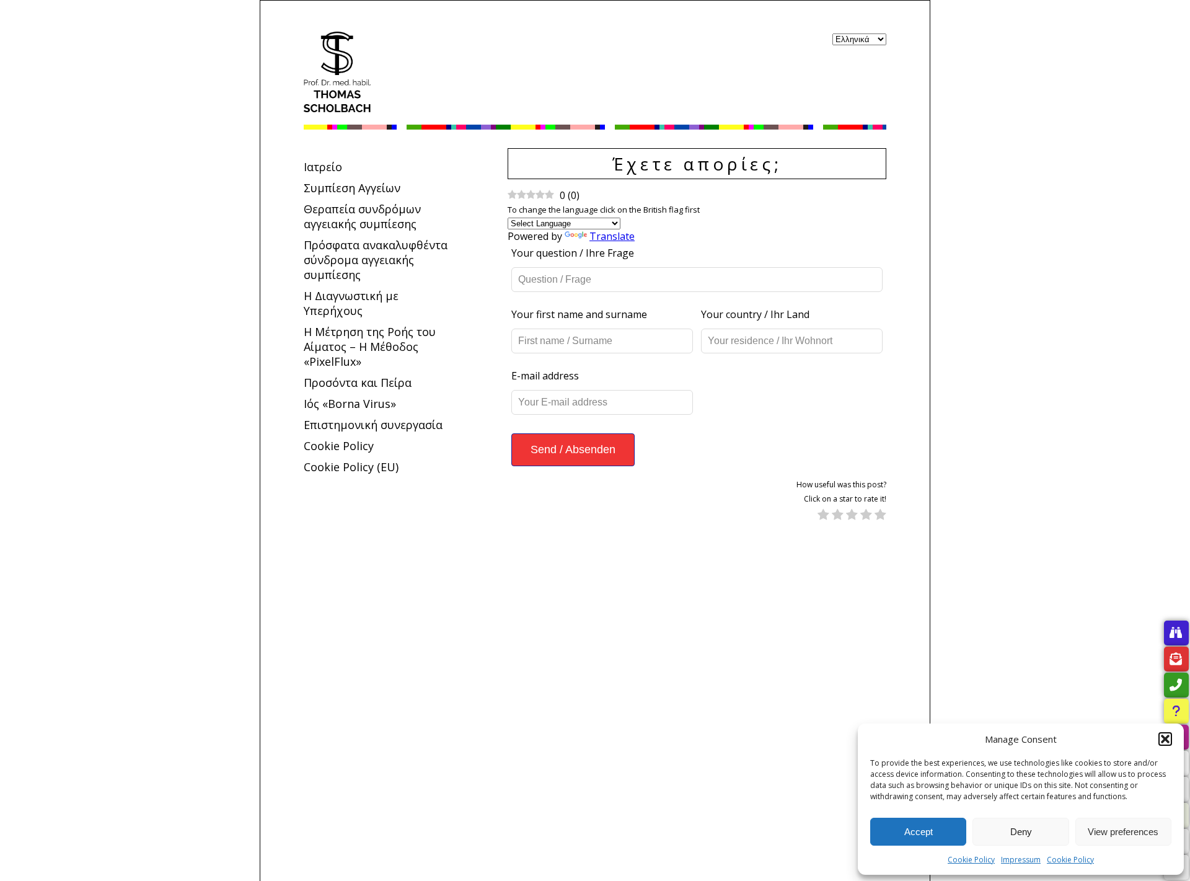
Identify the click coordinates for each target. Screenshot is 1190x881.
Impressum (1021, 859)
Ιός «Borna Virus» (350, 403)
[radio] (823, 515)
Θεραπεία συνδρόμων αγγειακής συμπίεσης (362, 216)
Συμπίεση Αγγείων (352, 187)
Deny (1021, 831)
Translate (612, 236)
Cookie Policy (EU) (351, 466)
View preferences (1123, 831)
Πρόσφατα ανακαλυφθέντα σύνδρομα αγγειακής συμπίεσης (375, 259)
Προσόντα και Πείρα (358, 382)
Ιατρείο (323, 166)
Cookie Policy (971, 859)
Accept (918, 831)
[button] (1165, 739)
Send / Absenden (573, 449)
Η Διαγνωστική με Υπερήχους (351, 303)
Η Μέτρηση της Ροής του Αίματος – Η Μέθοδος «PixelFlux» (370, 346)
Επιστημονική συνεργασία (373, 424)
